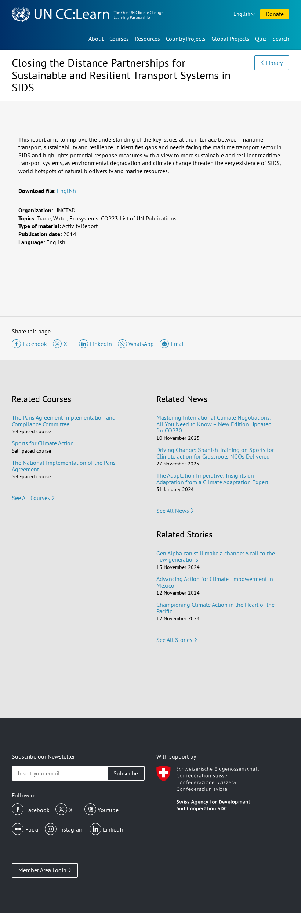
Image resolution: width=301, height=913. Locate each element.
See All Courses (31, 497)
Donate (275, 14)
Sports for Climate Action (43, 443)
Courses (119, 38)
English (241, 14)
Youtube (108, 810)
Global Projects (230, 38)
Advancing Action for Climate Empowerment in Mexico (214, 582)
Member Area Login (42, 870)
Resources (147, 38)
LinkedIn (114, 829)
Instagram (71, 829)
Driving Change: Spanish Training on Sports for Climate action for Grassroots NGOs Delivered (215, 453)
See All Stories (174, 639)
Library (274, 62)
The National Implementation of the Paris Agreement (64, 466)
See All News (172, 510)
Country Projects (186, 38)
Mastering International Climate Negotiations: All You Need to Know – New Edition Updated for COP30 (214, 424)
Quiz (260, 38)
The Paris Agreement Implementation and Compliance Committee (64, 421)
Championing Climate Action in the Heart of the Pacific (215, 608)
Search (280, 38)
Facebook (37, 810)
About (96, 38)
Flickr (32, 829)
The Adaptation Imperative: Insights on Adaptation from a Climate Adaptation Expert (212, 479)
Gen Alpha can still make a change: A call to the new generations (215, 556)
